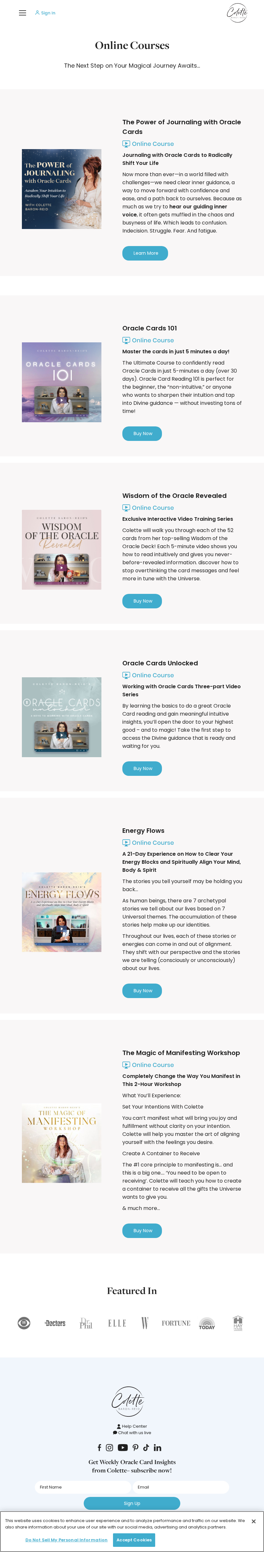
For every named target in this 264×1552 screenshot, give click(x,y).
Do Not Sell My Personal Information (66, 1540)
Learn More (146, 253)
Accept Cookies (134, 1540)
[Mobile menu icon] (22, 12)
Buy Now (143, 433)
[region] (132, 1531)
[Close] (254, 1521)
